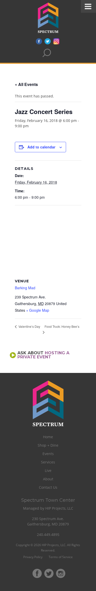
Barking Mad (25, 287)
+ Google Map (37, 310)
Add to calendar (41, 146)
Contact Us (48, 487)
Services (48, 462)
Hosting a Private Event (43, 354)
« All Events (26, 84)
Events (48, 453)
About (48, 478)
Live (48, 470)
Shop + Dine (48, 445)
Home (48, 436)
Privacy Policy (32, 557)
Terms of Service (61, 557)
